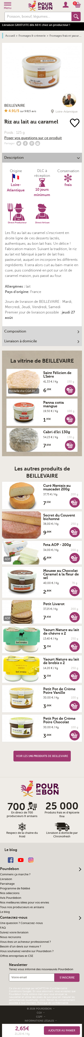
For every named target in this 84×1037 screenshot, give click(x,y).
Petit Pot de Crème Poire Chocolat (59, 720)
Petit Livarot (54, 604)
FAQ (3, 927)
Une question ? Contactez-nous (21, 923)
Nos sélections (9, 893)
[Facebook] (10, 860)
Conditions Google (20, 991)
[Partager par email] (37, 143)
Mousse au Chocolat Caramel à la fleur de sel (61, 574)
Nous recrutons (10, 937)
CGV (40, 1012)
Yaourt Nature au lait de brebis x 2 (61, 661)
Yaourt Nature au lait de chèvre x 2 (61, 632)
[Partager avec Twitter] (18, 143)
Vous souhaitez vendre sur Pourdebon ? (27, 951)
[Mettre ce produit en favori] (75, 123)
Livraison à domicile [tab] (20, 341)
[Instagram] (31, 860)
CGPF (39, 1016)
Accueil (10, 35)
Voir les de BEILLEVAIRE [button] (42, 756)
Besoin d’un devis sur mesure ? (20, 946)
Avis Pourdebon (10, 897)
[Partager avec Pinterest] (31, 143)
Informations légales (40, 1020)
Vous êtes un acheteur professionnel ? (25, 941)
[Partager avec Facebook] (25, 143)
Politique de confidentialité (52, 1002)
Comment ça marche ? (15, 874)
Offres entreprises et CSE (16, 956)
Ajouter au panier (61, 1030)
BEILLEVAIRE (14, 106)
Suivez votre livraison (14, 932)
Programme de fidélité (15, 888)
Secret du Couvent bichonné (59, 517)
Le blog (5, 912)
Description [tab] (14, 158)
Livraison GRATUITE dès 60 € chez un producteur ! (36, 25)
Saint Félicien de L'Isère (57, 374)
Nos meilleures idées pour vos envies (24, 902)
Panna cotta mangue (53, 404)
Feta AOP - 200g (57, 545)
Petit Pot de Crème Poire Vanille (59, 691)
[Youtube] (21, 860)
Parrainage (7, 883)
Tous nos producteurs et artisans (22, 907)
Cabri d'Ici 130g (56, 432)
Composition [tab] (15, 331)
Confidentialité (58, 988)
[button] (70, 389)
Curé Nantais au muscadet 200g (57, 487)
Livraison (6, 879)
